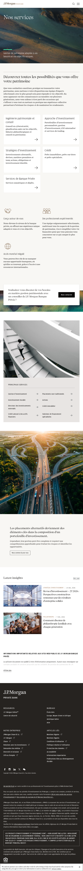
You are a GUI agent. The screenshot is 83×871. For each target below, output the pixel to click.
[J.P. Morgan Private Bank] (13, 4)
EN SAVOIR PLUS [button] (8, 786)
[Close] (79, 867)
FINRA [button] (54, 811)
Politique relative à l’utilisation (58, 745)
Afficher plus (7, 670)
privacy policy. (56, 869)
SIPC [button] (59, 811)
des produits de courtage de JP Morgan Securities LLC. (35, 797)
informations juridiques (22, 824)
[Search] (73, 4)
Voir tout (76, 578)
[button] (4, 769)
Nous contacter (66, 295)
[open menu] (78, 4)
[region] (41, 867)
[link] (22, 596)
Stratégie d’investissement (53, 588)
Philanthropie (48, 617)
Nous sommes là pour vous (20, 553)
